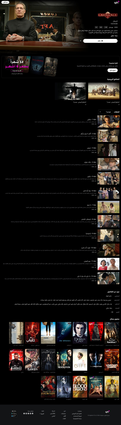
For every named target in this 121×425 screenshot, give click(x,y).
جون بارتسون (93, 300)
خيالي (112, 36)
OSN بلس (52, 413)
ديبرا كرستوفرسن (47, 304)
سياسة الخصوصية (77, 418)
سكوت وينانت (43, 300)
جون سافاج (39, 304)
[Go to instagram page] (30, 414)
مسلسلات (63, 413)
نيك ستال (109, 304)
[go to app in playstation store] (14, 416)
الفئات (64, 418)
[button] (5, 2)
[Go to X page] (24, 414)
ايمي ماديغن (67, 304)
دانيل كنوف (109, 296)
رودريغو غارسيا (62, 300)
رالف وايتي (60, 304)
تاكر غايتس (80, 300)
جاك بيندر (100, 300)
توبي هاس (54, 304)
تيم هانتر (69, 300)
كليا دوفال (85, 304)
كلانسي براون (103, 304)
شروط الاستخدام (78, 416)
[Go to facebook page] (32, 414)
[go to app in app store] (14, 411)
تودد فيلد (55, 300)
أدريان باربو (74, 304)
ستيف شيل (86, 300)
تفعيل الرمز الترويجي (77, 413)
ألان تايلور (74, 300)
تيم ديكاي (79, 304)
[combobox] (105, 112)
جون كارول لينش (25, 304)
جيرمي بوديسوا (107, 300)
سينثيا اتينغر (18, 304)
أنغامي (53, 416)
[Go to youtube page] (26, 414)
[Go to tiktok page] (28, 414)
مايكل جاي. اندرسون (94, 304)
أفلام (65, 416)
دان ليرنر (50, 300)
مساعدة (80, 411)
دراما (116, 36)
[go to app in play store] (14, 413)
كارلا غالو (33, 304)
